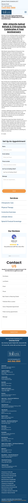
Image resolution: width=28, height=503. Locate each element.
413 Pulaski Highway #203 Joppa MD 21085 (7, 390)
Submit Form (14, 332)
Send (14, 191)
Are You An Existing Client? (9, 169)
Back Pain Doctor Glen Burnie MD (8, 475)
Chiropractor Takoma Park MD (8, 492)
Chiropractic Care (7, 203)
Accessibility (8, 501)
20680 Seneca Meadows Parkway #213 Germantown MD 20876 (11, 406)
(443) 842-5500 (8, 7)
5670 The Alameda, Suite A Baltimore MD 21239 (8, 367)
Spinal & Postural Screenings (11, 221)
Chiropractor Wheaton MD (7, 477)
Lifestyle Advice (6, 217)
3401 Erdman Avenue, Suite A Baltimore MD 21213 (8, 395)
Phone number (6, 161)
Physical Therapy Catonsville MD (8, 473)
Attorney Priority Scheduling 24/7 (9, 1)
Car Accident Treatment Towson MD (9, 490)
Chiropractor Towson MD (7, 489)
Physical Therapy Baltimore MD (8, 485)
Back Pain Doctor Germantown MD (9, 487)
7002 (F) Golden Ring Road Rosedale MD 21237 (8, 434)
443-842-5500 (14, 361)
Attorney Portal (5, 4)
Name (3, 146)
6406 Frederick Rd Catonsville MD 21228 (6, 379)
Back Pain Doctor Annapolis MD (8, 479)
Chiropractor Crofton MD (6, 472)
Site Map (24, 500)
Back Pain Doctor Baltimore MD (8, 481)
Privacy (3, 501)
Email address (5, 154)
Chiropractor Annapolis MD (7, 483)
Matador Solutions (17, 500)
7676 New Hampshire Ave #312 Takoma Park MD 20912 (9, 467)
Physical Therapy (7, 207)
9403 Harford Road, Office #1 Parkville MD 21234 (8, 423)
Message (4, 176)
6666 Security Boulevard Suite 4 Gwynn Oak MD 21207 (9, 456)
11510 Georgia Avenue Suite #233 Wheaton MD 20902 (6, 451)
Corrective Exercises (8, 212)
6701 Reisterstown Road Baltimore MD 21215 (7, 445)
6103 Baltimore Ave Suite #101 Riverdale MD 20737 (6, 428)
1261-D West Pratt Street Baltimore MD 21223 (7, 418)
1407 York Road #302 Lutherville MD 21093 (6, 461)
